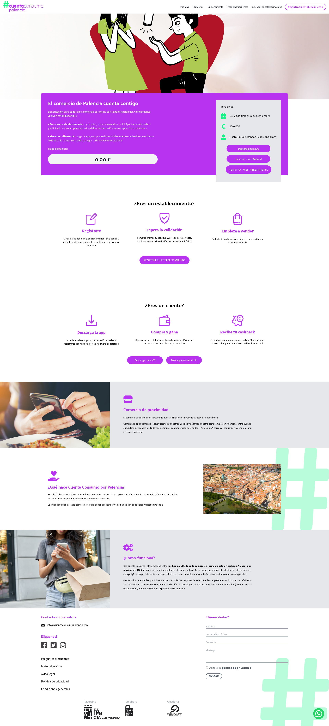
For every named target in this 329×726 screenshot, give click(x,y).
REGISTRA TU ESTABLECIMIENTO (248, 169)
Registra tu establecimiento (305, 7)
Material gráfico (51, 666)
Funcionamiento (215, 7)
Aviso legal (48, 674)
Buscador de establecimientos (266, 7)
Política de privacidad (55, 681)
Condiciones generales (55, 689)
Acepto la (230, 668)
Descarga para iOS (248, 148)
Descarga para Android (248, 159)
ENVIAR (214, 676)
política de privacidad (236, 668)
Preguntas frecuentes (237, 7)
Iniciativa (184, 7)
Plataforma (198, 7)
